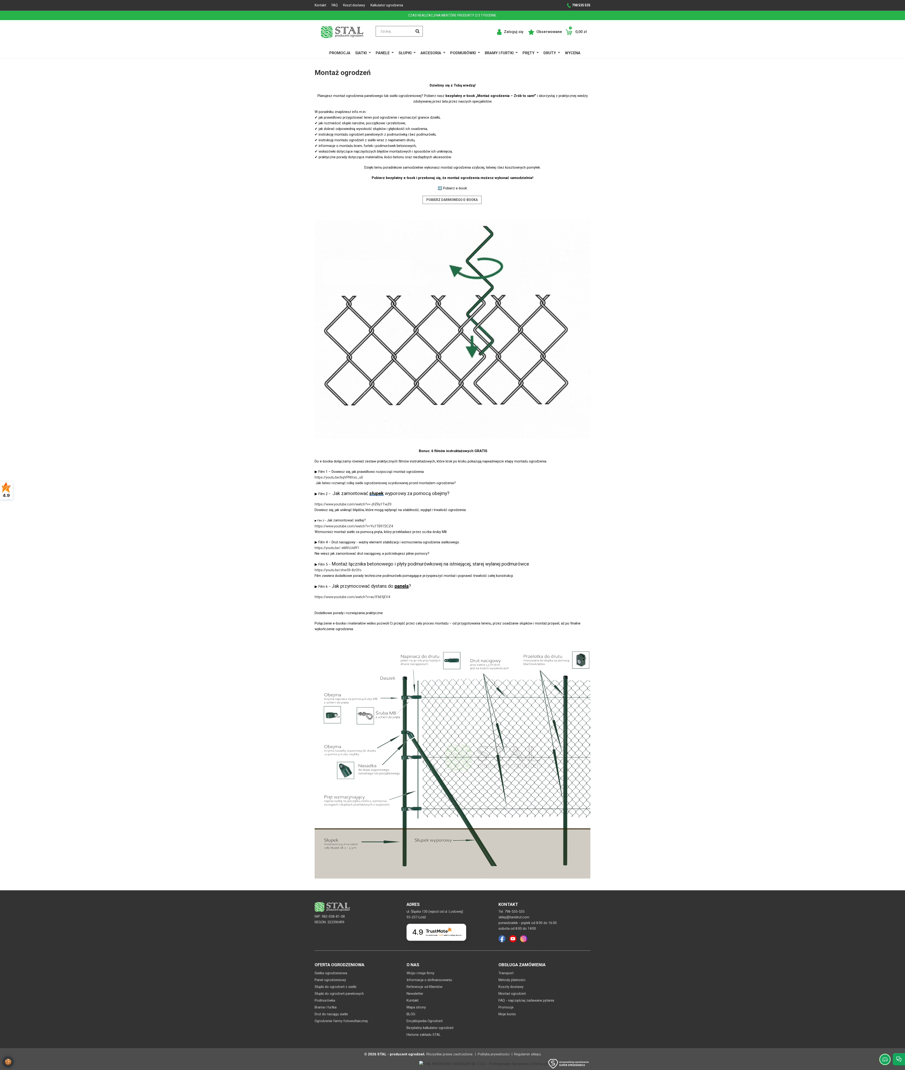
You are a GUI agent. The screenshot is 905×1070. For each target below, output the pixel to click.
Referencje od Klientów (424, 987)
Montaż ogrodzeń (512, 993)
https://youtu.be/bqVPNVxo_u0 (339, 477)
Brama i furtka (326, 1007)
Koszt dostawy (354, 5)
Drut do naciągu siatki (331, 1014)
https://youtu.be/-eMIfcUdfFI (337, 548)
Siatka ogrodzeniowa (331, 973)
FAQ (335, 5)
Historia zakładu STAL (424, 1035)
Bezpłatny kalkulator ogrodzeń (430, 1028)
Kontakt (320, 5)
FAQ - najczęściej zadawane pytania (526, 1000)
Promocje (506, 1007)
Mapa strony (416, 1007)
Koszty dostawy (510, 987)
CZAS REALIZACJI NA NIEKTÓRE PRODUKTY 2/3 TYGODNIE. (452, 15)
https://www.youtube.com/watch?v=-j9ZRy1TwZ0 (353, 504)
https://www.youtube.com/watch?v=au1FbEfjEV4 (352, 597)
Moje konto (507, 1014)
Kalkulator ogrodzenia (386, 5)
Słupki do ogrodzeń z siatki (335, 987)
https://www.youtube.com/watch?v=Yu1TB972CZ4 (354, 526)
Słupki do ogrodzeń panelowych (339, 993)
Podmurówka (325, 1000)
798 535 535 (581, 5)
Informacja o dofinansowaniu (429, 980)
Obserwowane (548, 31)
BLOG (411, 1014)
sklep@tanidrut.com (513, 917)
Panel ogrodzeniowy (330, 980)
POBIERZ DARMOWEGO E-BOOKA (452, 200)
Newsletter (415, 993)
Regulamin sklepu (527, 1054)
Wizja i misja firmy (420, 973)
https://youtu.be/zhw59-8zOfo (338, 570)
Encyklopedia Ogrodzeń (425, 1021)
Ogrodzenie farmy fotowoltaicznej (341, 1021)
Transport (506, 973)
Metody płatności (511, 980)
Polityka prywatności (494, 1054)
